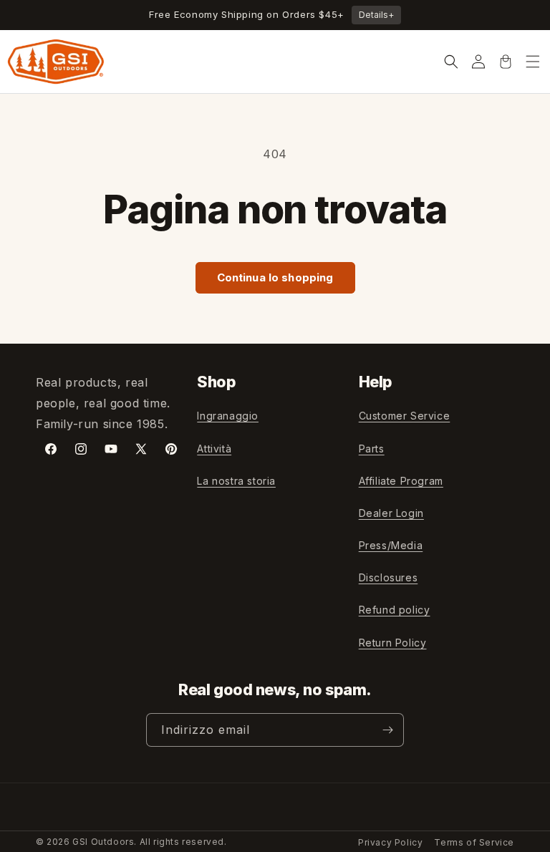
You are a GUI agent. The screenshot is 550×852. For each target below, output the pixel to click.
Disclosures (388, 577)
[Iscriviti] (387, 730)
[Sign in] (478, 62)
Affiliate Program (401, 481)
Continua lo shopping (275, 277)
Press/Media (391, 545)
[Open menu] (533, 62)
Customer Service (404, 416)
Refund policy (394, 610)
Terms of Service (474, 842)
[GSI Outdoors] (56, 61)
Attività (214, 448)
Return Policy (393, 642)
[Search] (451, 62)
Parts (372, 448)
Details (376, 14)
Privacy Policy (390, 842)
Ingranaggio (228, 416)
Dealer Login (391, 513)
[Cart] (506, 62)
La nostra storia (236, 481)
